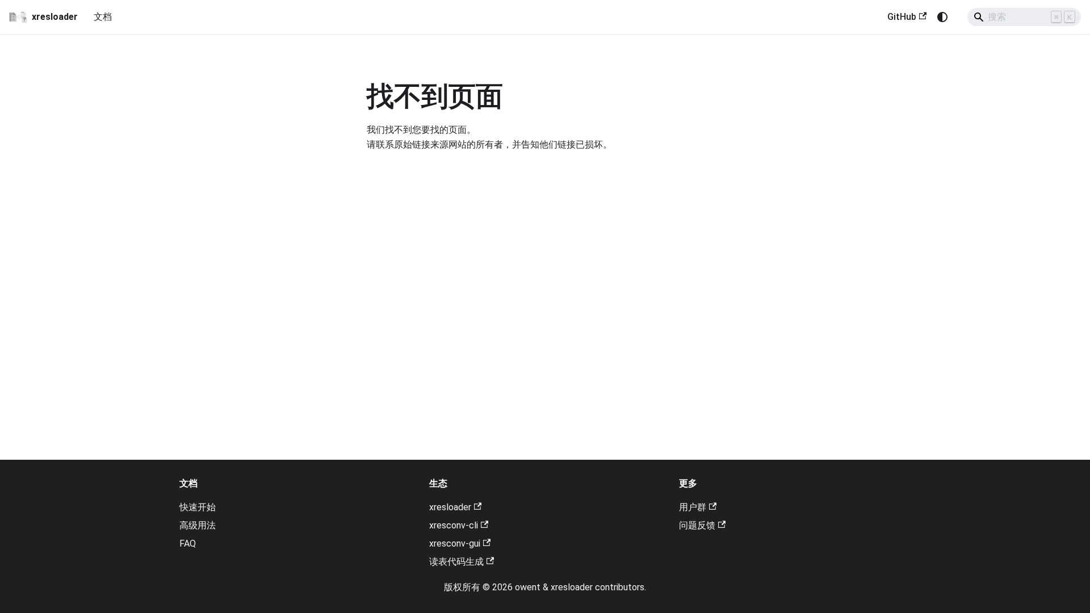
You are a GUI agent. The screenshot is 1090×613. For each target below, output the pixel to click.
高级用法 (197, 525)
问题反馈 (697, 525)
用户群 (692, 507)
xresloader (450, 507)
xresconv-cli (453, 525)
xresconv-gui (454, 543)
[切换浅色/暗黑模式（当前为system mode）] (942, 17)
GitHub (901, 16)
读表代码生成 (456, 561)
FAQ (187, 543)
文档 (103, 16)
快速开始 (197, 507)
